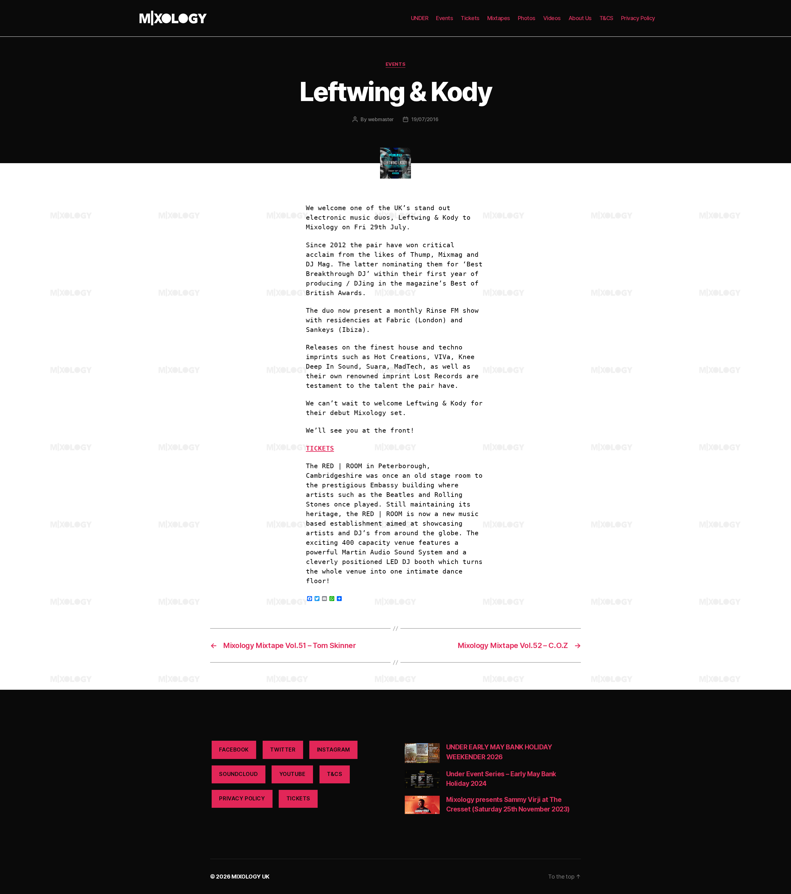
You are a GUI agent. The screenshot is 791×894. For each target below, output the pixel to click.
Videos (552, 18)
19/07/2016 (424, 119)
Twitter (282, 750)
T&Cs (334, 774)
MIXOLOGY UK (250, 876)
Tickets (470, 18)
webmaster (381, 119)
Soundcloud (238, 774)
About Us (580, 18)
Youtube (292, 774)
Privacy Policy (638, 18)
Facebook (234, 750)
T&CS (606, 18)
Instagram (333, 750)
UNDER (420, 18)
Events (444, 18)
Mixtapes (498, 18)
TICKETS (320, 448)
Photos (526, 18)
